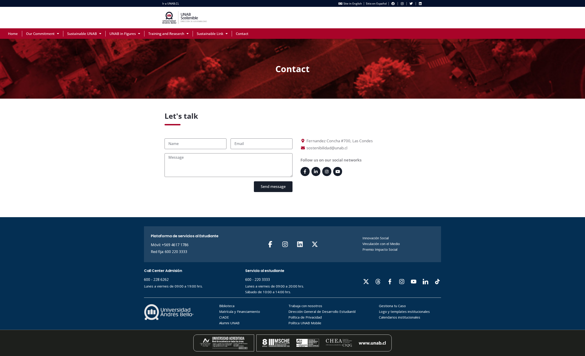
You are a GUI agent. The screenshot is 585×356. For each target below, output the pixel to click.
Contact (242, 33)
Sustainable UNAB (82, 33)
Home (13, 33)
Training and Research (166, 33)
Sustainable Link (210, 33)
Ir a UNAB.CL (170, 3)
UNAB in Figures (122, 33)
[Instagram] (326, 171)
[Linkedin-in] (316, 171)
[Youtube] (337, 171)
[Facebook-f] (305, 171)
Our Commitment (40, 33)
